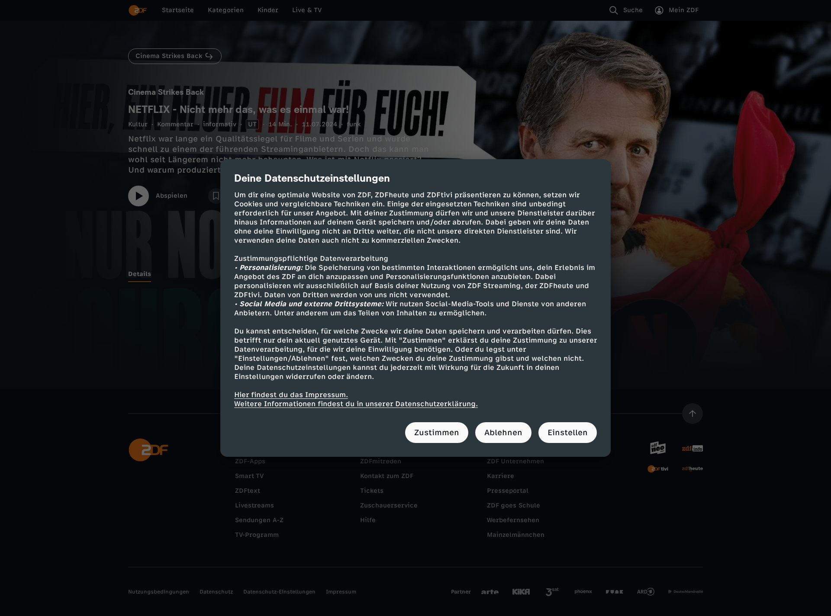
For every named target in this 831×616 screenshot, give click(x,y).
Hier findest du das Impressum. (291, 395)
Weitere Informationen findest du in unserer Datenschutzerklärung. (356, 404)
